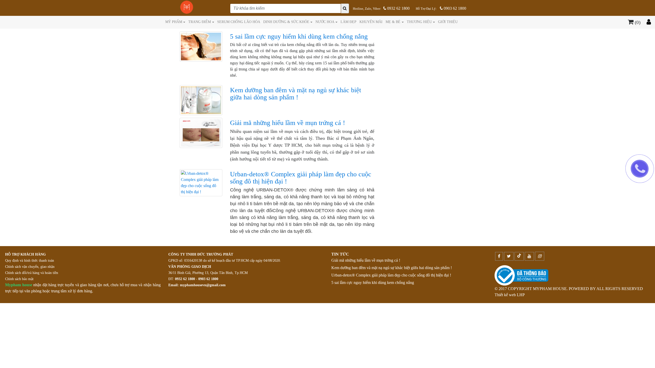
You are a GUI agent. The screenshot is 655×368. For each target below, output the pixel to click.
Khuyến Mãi (371, 22)
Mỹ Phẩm (173, 22)
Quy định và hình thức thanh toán (29, 260)
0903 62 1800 (454, 8)
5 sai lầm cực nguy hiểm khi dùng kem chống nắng (372, 282)
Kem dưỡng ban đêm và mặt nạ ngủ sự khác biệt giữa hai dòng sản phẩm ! (391, 268)
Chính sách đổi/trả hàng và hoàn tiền (31, 273)
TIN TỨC (340, 254)
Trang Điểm (199, 22)
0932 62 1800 (398, 8)
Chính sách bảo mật (19, 279)
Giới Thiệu (448, 22)
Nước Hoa (324, 22)
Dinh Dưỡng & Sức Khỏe (286, 22)
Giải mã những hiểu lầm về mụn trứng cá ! (365, 260)
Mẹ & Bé (393, 22)
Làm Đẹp (348, 22)
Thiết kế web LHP (510, 295)
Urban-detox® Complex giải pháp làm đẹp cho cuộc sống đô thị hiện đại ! (391, 275)
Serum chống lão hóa (238, 22)
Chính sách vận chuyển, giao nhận (29, 267)
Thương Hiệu (419, 22)
